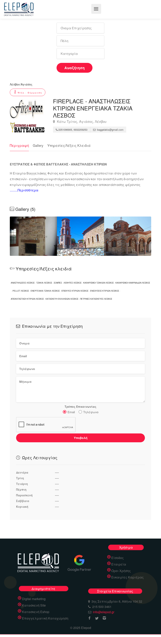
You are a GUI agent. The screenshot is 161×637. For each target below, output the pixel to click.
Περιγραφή (19, 145)
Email (71, 412)
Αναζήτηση (74, 67)
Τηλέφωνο (90, 412)
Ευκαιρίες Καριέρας (127, 577)
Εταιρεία (118, 564)
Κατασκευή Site (34, 605)
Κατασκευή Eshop (35, 612)
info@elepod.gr (103, 612)
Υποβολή (80, 438)
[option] (80, 236)
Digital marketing (34, 599)
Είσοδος (117, 558)
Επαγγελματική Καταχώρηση (45, 618)
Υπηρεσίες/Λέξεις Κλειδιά (69, 145)
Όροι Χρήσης (121, 571)
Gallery (38, 145)
